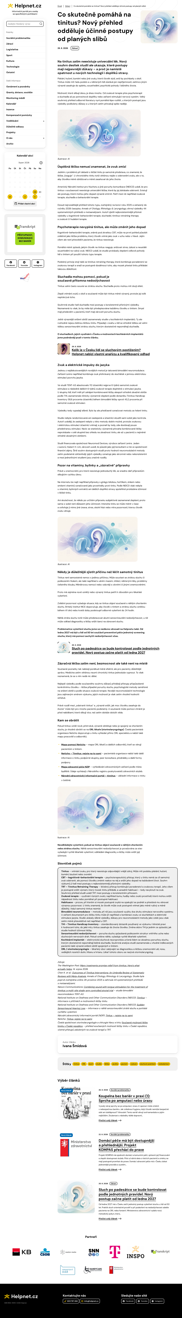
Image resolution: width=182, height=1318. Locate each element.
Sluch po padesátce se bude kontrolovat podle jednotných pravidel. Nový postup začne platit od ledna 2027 (133, 1194)
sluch (91, 1064)
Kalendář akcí (25, 155)
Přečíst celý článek (108, 1120)
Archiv (9, 143)
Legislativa (12, 49)
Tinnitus (141, 997)
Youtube (24, 265)
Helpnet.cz (28, 5)
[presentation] (76, 1103)
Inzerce (10, 109)
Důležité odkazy (15, 126)
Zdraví (9, 43)
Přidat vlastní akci (26, 203)
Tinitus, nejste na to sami (79, 1019)
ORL (84, 1064)
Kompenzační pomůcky (19, 115)
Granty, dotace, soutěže (19, 92)
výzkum (134, 1064)
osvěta (115, 1064)
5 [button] (35, 197)
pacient (124, 1064)
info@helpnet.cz (91, 1301)
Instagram (38, 265)
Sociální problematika (18, 38)
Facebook (11, 265)
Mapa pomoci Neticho (73, 744)
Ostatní (10, 72)
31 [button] (10, 197)
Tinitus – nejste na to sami (118, 1015)
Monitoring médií (15, 98)
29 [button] (35, 192)
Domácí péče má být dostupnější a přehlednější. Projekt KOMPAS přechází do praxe (126, 1145)
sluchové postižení (147, 1064)
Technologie (12, 66)
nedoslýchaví (163, 1064)
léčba (107, 1064)
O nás (9, 138)
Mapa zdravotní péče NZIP (75, 766)
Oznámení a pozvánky (18, 86)
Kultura (10, 61)
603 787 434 (72, 1301)
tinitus (76, 1064)
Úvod (60, 6)
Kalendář (11, 103)
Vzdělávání (12, 120)
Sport (9, 55)
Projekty (10, 132)
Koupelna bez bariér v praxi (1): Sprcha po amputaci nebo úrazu (125, 1098)
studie (98, 1064)
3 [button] (25, 197)
